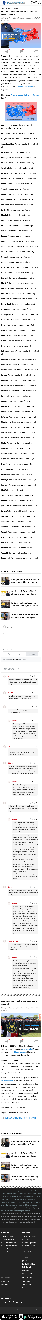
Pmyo (26, 1194)
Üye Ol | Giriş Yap (14, 654)
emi (9, 746)
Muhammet (12, 676)
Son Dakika (5, 1284)
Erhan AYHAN (13, 941)
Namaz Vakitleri (27, 1288)
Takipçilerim (26, 1270)
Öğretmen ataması (31, 1205)
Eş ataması (4, 1199)
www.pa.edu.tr (27, 1049)
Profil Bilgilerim (27, 1258)
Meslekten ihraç (29, 1191)
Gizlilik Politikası (27, 1273)
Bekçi (30, 1194)
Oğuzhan (11, 763)
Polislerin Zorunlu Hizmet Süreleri (24, 94)
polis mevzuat (25, 1211)
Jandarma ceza (30, 1202)
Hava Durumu (26, 1281)
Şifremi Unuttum (27, 1261)
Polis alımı (8, 1196)
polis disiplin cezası (7, 1211)
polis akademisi (7, 1080)
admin (14, 720)
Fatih (9, 803)
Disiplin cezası (5, 1191)
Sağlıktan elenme (11, 1194)
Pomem (20, 1194)
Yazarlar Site (5, 1281)
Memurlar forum (11, 1202)
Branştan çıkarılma (34, 1196)
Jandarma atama (18, 1205)
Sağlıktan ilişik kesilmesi (20, 1196)
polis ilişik (28, 1208)
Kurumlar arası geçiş (7, 1208)
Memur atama (27, 1199)
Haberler (16, 8)
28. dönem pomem (18, 1052)
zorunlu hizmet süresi (24, 86)
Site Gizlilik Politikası (28, 1264)
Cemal (10, 887)
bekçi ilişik (35, 1208)
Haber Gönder (26, 1284)
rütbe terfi (17, 1211)
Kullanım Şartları (27, 1252)
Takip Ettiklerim (27, 1267)
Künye (24, 1255)
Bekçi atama (9, 1205)
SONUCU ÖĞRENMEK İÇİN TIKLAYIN (20, 1117)
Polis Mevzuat (5, 8)
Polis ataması (19, 1208)
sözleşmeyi (15, 660)
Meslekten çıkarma (17, 1191)
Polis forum (21, 1202)
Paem (34, 1194)
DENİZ (10, 692)
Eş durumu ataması (15, 1199)
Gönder (32, 654)
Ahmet (10, 706)
